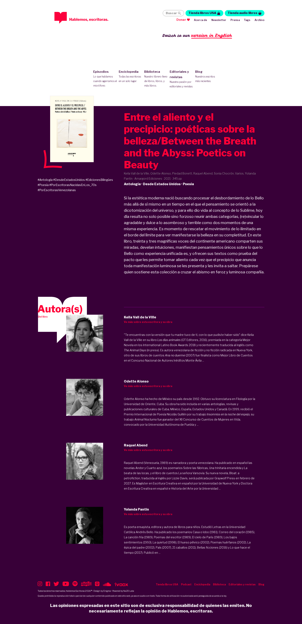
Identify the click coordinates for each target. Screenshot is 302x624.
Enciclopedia (130, 76)
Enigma (107, 591)
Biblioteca (155, 78)
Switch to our (197, 35)
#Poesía (43, 185)
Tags (247, 20)
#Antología (45, 179)
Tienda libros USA (202, 13)
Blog (205, 76)
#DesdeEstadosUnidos (69, 179)
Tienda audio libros (242, 13)
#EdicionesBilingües (99, 179)
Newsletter (218, 20)
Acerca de (200, 20)
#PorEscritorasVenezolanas (57, 190)
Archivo (259, 20)
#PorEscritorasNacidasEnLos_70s (73, 185)
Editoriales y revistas (181, 79)
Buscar (171, 13)
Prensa (235, 20)
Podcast (186, 584)
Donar (181, 20)
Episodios (105, 78)
